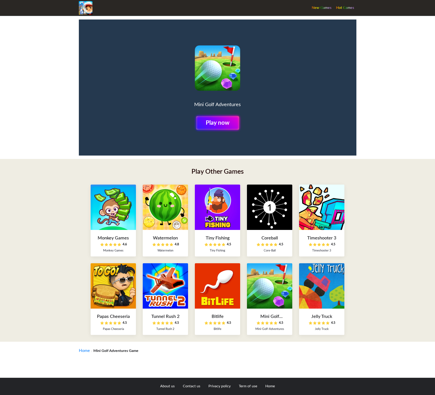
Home (84, 351)
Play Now (217, 123)
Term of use (248, 386)
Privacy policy (219, 386)
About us (167, 386)
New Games (321, 8)
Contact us (191, 386)
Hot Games (345, 8)
